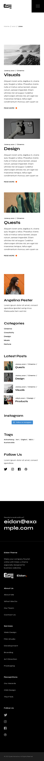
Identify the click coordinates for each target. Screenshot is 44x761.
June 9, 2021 (9, 71)
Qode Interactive (14, 756)
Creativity (9, 332)
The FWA (8, 697)
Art (17, 439)
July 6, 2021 (20, 398)
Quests (12, 222)
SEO (31, 439)
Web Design (10, 632)
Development (11, 646)
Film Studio (9, 639)
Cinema (20, 71)
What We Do (10, 601)
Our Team (9, 608)
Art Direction (10, 659)
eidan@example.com (20, 524)
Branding (8, 652)
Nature (7, 344)
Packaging (9, 666)
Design (12, 148)
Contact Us (10, 615)
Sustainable (9, 442)
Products (21, 401)
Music (7, 340)
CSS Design (10, 690)
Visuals (12, 74)
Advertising (9, 439)
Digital (24, 439)
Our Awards (10, 683)
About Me (9, 595)
